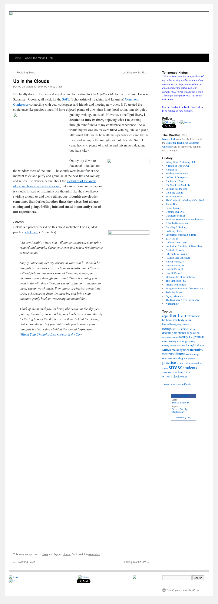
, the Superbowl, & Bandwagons (185, 219)
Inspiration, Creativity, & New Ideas (184, 246)
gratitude (198, 336)
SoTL (66, 99)
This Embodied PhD (176, 280)
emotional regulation (186, 332)
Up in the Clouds (174, 192)
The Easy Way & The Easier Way (182, 299)
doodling (167, 332)
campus (185, 324)
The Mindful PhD (180, 402)
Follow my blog (183, 417)
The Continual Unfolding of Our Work (185, 200)
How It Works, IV (175, 261)
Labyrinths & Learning (177, 253)
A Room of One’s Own (177, 165)
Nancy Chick (55, 86)
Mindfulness (178, 412)
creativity (188, 328)
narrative (197, 349)
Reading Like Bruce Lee (178, 257)
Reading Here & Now (177, 173)
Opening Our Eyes (175, 211)
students (190, 367)
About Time (172, 204)
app (164, 316)
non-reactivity (191, 354)
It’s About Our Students (178, 185)
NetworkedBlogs (179, 396)
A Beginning (172, 303)
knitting (172, 341)
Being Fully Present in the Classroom (184, 288)
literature (181, 345)
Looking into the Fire (136, 72)
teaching (178, 372)
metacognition (180, 349)
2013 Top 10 (172, 238)
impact (165, 341)
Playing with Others (176, 284)
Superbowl (167, 372)
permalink (94, 554)
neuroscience (173, 353)
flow (191, 337)
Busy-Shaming (173, 207)
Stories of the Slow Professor (180, 276)
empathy (166, 337)
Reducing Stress (174, 292)
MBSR (166, 349)
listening (191, 341)
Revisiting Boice (24, 72)
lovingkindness (195, 345)
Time (187, 372)
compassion (171, 328)
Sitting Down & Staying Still (180, 162)
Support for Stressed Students (181, 234)
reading (187, 363)
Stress (175, 409)
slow (165, 368)
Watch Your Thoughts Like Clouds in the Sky (50, 334)
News (45, 554)
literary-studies (169, 345)
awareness (193, 316)
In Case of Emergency (177, 177)
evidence (175, 337)
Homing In (171, 169)
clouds (66, 554)
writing (183, 376)
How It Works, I (174, 273)
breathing (169, 323)
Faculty (183, 409)
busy (179, 324)
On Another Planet (175, 181)
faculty (183, 336)
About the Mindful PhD (39, 58)
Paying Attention (174, 296)
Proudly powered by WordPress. (182, 590)
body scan (184, 320)
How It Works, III (175, 265)
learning (181, 341)
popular (191, 358)
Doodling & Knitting (176, 227)
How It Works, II (174, 269)
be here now (170, 320)
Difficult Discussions (176, 242)
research (195, 363)
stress (175, 367)
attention (176, 314)
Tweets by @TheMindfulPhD (177, 384)
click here (31, 232)
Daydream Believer (175, 215)
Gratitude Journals (175, 250)
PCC (186, 358)
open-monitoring (172, 358)
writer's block (170, 376)
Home (17, 58)
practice (169, 362)
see (201, 363)
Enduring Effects (174, 230)
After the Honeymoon (177, 223)
